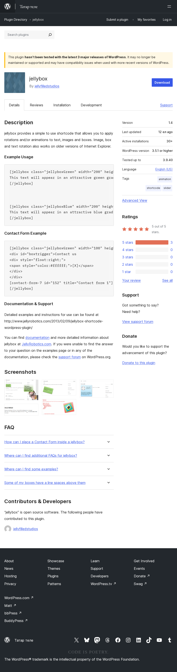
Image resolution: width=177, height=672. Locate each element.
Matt (10, 605)
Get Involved (144, 561)
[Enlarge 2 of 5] (32, 409)
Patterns (54, 584)
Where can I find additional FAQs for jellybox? (40, 456)
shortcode (153, 188)
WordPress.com (19, 598)
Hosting (10, 576)
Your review (131, 280)
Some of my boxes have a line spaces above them (44, 483)
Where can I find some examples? (31, 469)
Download (162, 82)
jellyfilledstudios (47, 86)
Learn (95, 561)
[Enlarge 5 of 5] (108, 385)
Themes (53, 568)
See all (167, 280)
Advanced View (134, 200)
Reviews (36, 105)
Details (14, 105)
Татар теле (23, 640)
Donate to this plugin (138, 363)
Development (91, 105)
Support (166, 105)
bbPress (13, 613)
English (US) (164, 169)
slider (167, 188)
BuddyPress (16, 621)
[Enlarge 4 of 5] (70, 405)
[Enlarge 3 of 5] (70, 385)
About (9, 561)
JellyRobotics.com (36, 344)
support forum (69, 357)
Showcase (55, 561)
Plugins (52, 576)
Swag (140, 584)
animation (165, 179)
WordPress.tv (103, 584)
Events (139, 568)
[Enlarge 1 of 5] (32, 385)
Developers (100, 576)
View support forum (137, 321)
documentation (37, 337)
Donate (142, 576)
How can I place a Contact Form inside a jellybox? (44, 442)
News (8, 568)
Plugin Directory (15, 19)
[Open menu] (170, 6)
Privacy (10, 584)
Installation (62, 105)
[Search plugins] (50, 34)
